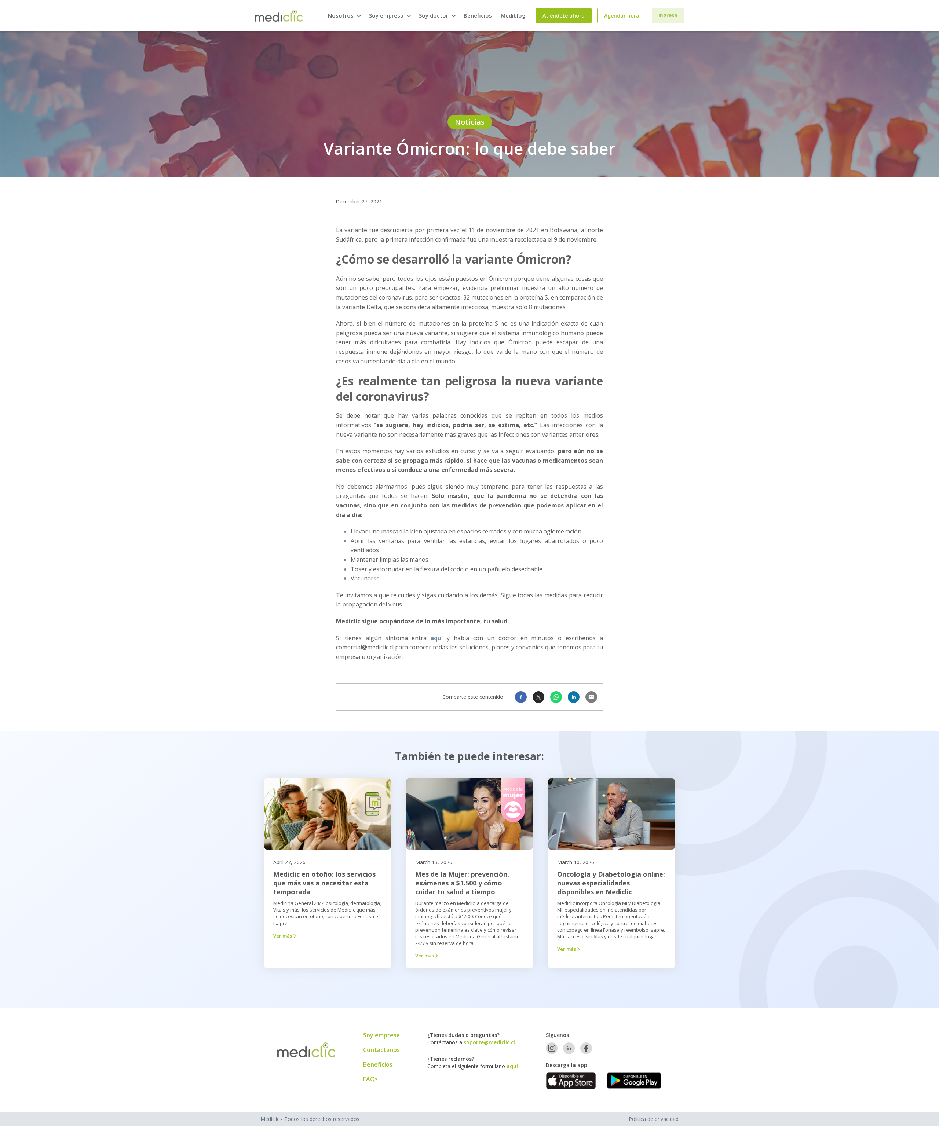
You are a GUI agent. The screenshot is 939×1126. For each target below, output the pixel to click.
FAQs (370, 1079)
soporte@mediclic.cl (489, 1042)
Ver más (284, 935)
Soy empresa (381, 1035)
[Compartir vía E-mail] (591, 697)
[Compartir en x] (538, 697)
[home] (279, 15)
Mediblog (513, 15)
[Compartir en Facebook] (521, 697)
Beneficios (478, 15)
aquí (437, 638)
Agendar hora (621, 15)
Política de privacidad (654, 1118)
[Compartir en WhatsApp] (556, 697)
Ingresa (667, 15)
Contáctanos (381, 1049)
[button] (344, 15)
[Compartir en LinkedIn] (574, 697)
